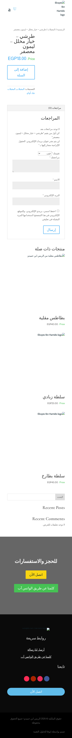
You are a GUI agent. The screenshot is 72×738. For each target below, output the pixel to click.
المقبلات (51, 29)
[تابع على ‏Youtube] (33, 678)
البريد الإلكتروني (51, 195)
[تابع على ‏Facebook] (46, 678)
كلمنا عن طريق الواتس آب (36, 588)
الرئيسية (61, 29)
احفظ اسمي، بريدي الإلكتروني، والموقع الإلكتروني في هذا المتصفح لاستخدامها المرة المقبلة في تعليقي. (38, 215)
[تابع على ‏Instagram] (40, 678)
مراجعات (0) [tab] (54, 107)
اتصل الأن (36, 575)
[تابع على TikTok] (26, 678)
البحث (60, 496)
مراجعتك (55, 157)
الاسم (56, 179)
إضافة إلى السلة (21, 72)
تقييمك (56, 153)
